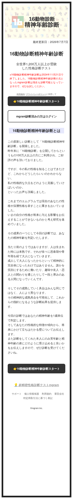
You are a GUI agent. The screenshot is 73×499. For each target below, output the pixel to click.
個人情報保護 (31, 393)
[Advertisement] (36, 451)
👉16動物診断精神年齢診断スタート (36, 101)
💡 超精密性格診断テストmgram (36, 385)
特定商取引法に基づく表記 (38, 398)
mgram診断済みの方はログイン (36, 116)
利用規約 (21, 94)
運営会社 (59, 393)
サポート (16, 393)
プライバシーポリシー (36, 94)
